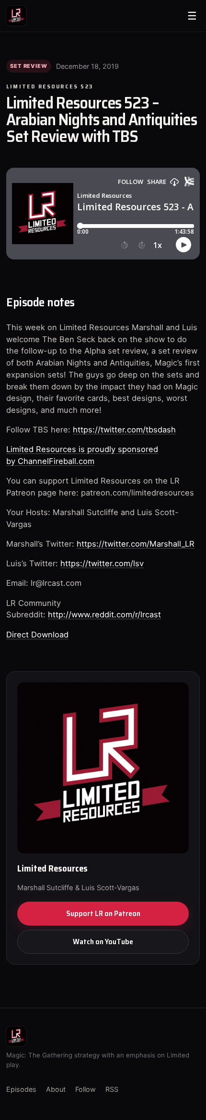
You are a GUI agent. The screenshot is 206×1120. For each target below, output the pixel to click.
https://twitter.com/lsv (102, 563)
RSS (111, 1089)
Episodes (21, 1089)
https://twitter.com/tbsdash (124, 429)
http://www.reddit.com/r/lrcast (104, 614)
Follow (85, 1089)
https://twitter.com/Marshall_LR (136, 544)
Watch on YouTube (103, 942)
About (56, 1089)
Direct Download (37, 634)
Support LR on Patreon (103, 913)
